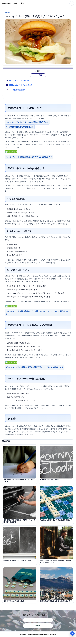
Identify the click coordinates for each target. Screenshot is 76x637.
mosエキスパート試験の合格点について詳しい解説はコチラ (29, 157)
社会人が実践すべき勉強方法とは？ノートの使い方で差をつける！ (56, 561)
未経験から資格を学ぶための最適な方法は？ (56, 520)
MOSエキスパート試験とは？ (20, 80)
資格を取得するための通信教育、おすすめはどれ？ (19, 480)
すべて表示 (38, 75)
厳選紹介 (8, 12)
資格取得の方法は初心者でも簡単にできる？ (56, 601)
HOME (38, 620)
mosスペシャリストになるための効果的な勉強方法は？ (27, 122)
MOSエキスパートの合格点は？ (20, 85)
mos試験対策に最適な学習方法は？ (19, 127)
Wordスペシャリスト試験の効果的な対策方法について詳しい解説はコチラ (34, 367)
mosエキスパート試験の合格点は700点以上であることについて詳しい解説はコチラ (37, 312)
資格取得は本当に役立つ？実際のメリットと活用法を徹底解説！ (19, 521)
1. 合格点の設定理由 (18, 90)
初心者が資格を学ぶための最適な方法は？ (18, 560)
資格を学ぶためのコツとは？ (13, 601)
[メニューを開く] (71, 3)
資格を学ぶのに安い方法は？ (50, 479)
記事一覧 (38, 625)
